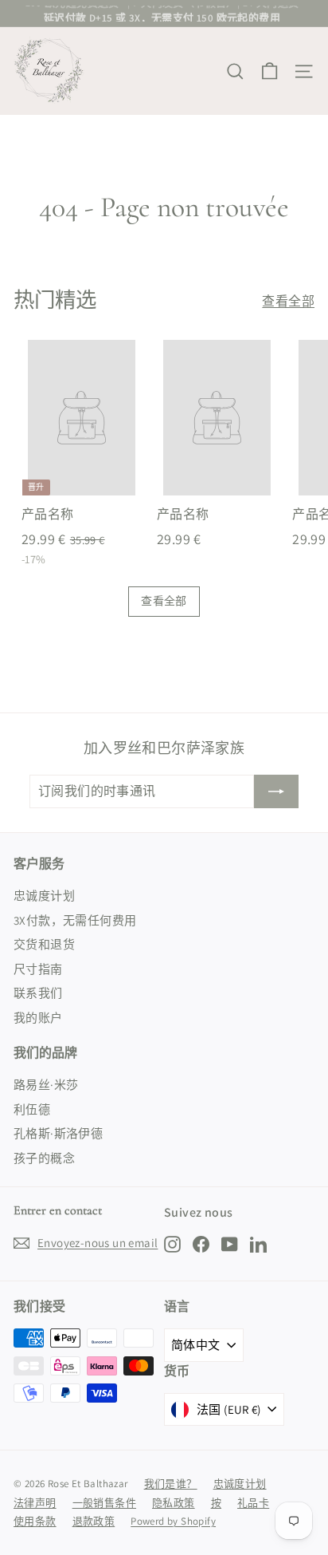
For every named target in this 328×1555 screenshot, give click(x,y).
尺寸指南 (38, 969)
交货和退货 (44, 944)
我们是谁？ (170, 1483)
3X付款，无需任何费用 (75, 920)
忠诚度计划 (44, 895)
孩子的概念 (44, 1158)
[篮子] (269, 71)
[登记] (276, 791)
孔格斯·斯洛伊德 (58, 1133)
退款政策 (93, 1521)
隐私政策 (173, 1503)
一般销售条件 (104, 1503)
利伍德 (32, 1109)
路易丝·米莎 (46, 1084)
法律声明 (35, 1503)
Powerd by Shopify (173, 1521)
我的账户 (38, 1017)
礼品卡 (253, 1503)
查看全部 (288, 301)
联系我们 (38, 992)
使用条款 (35, 1521)
